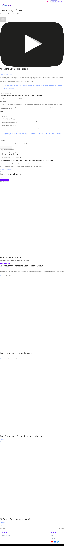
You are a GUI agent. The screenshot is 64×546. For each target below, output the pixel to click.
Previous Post (3, 528)
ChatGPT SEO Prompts (5, 536)
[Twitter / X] (49, 1)
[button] (54, 1)
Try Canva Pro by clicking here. (6, 169)
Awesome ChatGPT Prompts (6, 535)
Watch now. (2, 356)
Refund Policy (53, 538)
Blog (52, 535)
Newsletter (53, 537)
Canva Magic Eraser (4, 71)
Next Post (61, 528)
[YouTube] (47, 1)
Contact (52, 534)
